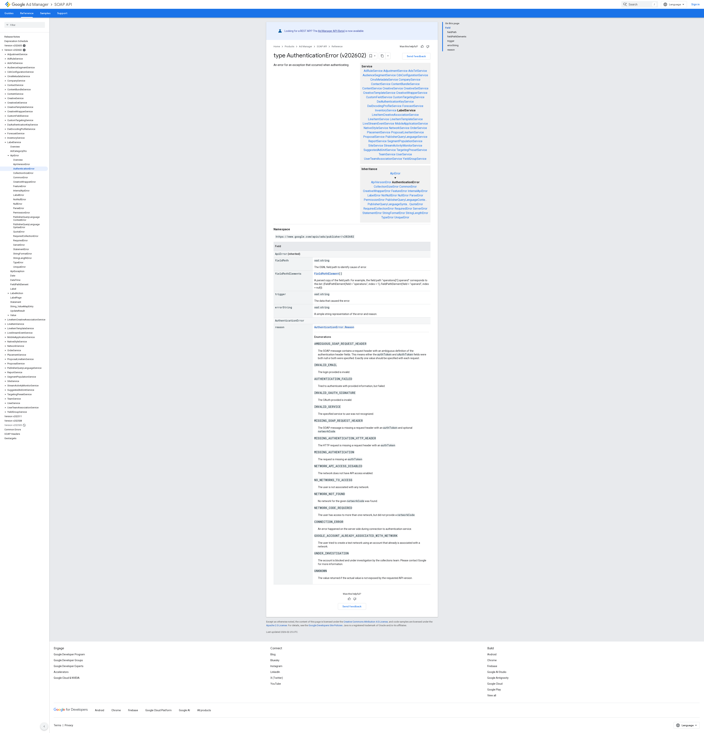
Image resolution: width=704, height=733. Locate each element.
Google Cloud (495, 683)
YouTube (275, 683)
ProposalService (374, 137)
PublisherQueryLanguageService (406, 137)
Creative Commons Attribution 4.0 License (366, 621)
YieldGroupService (414, 158)
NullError (403, 195)
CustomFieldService (379, 97)
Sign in (695, 4)
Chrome (492, 660)
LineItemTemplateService (406, 119)
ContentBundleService (405, 84)
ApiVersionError (381, 182)
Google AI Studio (496, 672)
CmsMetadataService (384, 79)
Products (289, 46)
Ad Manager (37, 4)
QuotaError (416, 204)
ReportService (377, 141)
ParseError (416, 195)
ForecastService (412, 106)
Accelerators (61, 672)
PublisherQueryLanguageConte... (406, 200)
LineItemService (378, 119)
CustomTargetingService (408, 97)
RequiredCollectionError (378, 208)
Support (62, 13)
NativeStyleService (376, 128)
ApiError (395, 173)
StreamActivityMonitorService (403, 145)
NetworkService (399, 128)
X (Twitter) (276, 677)
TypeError (387, 217)
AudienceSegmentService (379, 75)
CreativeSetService (416, 88)
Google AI (184, 710)
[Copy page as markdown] (382, 56)
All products (204, 710)
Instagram (276, 666)
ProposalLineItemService (407, 132)
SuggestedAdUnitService (380, 150)
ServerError (420, 208)
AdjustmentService (395, 71)
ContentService (372, 88)
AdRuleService (373, 71)
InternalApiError (418, 191)
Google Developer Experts (68, 666)
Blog (273, 654)
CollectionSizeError (386, 186)
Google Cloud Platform (158, 710)
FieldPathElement (326, 273)
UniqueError (401, 217)
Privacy (69, 725)
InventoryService (386, 110)
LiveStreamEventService (378, 123)
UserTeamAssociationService (383, 158)
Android (491, 654)
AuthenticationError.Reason (334, 327)
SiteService (375, 145)
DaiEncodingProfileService (384, 106)
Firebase (492, 666)
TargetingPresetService (412, 150)
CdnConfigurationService (412, 75)
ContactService (380, 84)
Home (277, 46)
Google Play (494, 689)
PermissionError (374, 200)
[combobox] (639, 4)
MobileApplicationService (411, 123)
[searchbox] (24, 25)
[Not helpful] (427, 46)
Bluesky (274, 660)
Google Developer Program (69, 654)
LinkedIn (275, 672)
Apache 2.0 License (276, 625)
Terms (57, 725)
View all (491, 695)
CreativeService (393, 88)
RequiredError (403, 208)
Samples (45, 13)
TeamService (387, 154)
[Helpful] (422, 46)
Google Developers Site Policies (325, 625)
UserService (404, 154)
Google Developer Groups (68, 660)
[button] (24, 50)
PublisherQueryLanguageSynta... (388, 204)
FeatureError (399, 191)
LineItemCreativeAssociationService (395, 115)
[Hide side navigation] (44, 726)
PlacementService (378, 132)
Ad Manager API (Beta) (331, 30)
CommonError (408, 186)
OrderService (418, 128)
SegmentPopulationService (404, 141)
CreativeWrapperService (411, 93)
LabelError (374, 195)
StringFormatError (393, 213)
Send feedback (416, 56)
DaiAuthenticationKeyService (395, 101)
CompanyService (409, 79)
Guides (9, 13)
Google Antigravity (498, 677)
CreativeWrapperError (376, 191)
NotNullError (389, 195)
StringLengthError (417, 213)
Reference (27, 13)
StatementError (372, 213)
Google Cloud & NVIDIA (67, 677)
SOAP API (63, 4)
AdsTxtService (417, 71)
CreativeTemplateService (379, 93)
